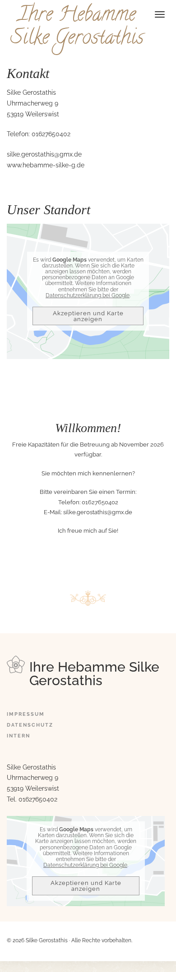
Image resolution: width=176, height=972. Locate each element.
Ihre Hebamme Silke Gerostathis (77, 27)
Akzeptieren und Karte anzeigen (88, 316)
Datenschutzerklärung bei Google (88, 295)
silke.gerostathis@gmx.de (44, 154)
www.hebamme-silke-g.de (45, 165)
